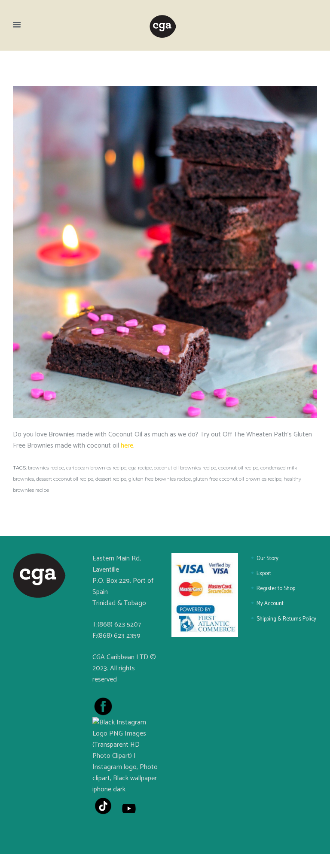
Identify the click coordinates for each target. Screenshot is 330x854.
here (127, 445)
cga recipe (140, 468)
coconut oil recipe (238, 468)
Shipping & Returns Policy (286, 619)
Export (264, 573)
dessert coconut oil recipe (64, 479)
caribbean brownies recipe (96, 468)
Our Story (267, 558)
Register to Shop (276, 588)
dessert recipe (110, 479)
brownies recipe (46, 468)
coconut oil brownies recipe (185, 468)
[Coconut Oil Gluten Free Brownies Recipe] (165, 252)
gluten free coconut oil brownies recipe (237, 479)
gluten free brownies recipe (159, 479)
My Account (270, 603)
